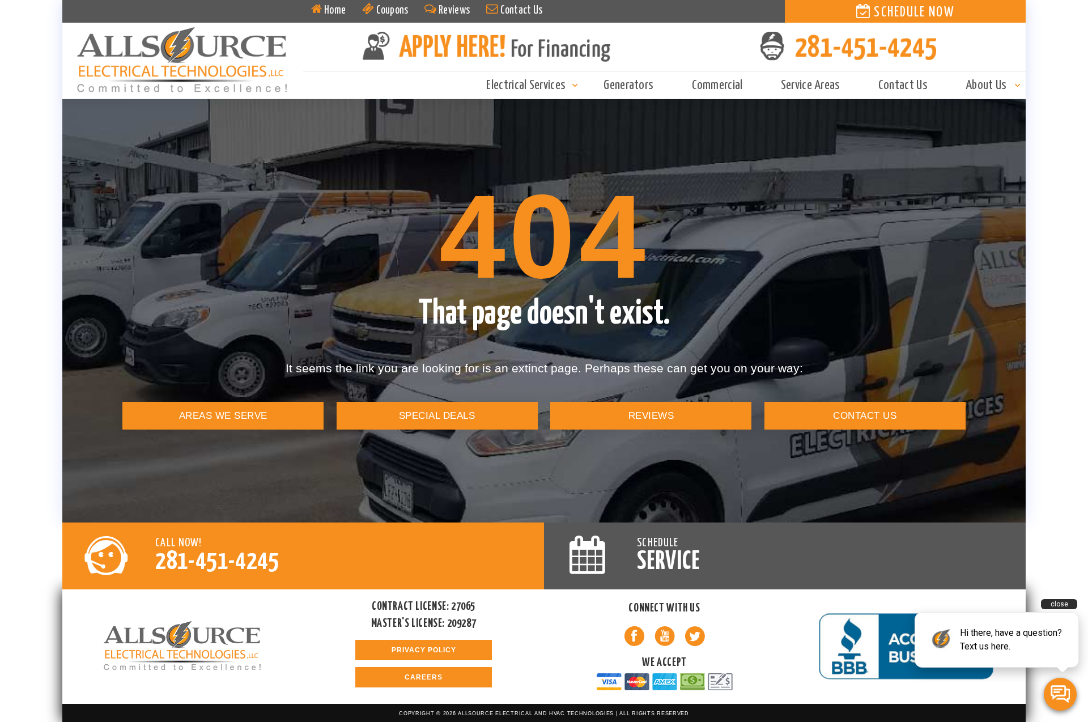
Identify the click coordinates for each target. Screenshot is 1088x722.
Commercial (717, 85)
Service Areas (810, 85)
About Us (986, 85)
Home (334, 10)
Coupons (391, 10)
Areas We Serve (223, 415)
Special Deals (437, 415)
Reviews (453, 10)
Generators (628, 85)
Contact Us (520, 10)
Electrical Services (526, 85)
